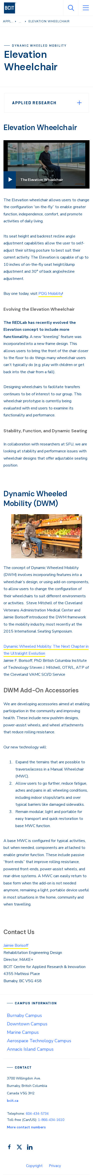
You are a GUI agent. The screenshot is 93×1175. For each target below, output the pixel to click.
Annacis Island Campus (30, 1049)
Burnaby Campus (24, 1015)
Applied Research (34, 102)
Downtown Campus (27, 1024)
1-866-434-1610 (51, 1119)
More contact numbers (26, 1127)
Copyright (34, 1165)
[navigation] (12, 8)
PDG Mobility (50, 293)
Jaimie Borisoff (15, 945)
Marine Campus (23, 1032)
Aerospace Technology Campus (39, 1041)
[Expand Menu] (79, 102)
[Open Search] (70, 8)
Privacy (55, 1165)
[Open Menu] (85, 8)
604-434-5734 (37, 1113)
